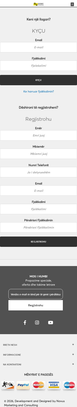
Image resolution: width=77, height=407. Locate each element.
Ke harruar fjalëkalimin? (38, 91)
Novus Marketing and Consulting (34, 403)
